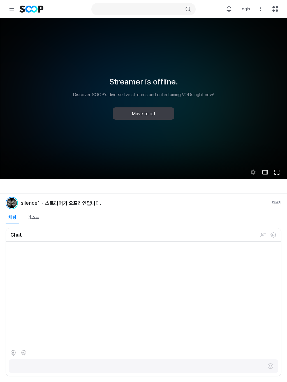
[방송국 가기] (12, 203)
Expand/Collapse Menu (11, 8)
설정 (273, 234)
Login (245, 8)
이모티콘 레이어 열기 (270, 366)
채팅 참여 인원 (263, 234)
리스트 (33, 217)
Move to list (144, 113)
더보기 (276, 203)
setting (253, 172)
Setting (260, 9)
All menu (275, 9)
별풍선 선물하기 (13, 352)
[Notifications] (229, 9)
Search (188, 9)
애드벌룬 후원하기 (23, 352)
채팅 (12, 217)
